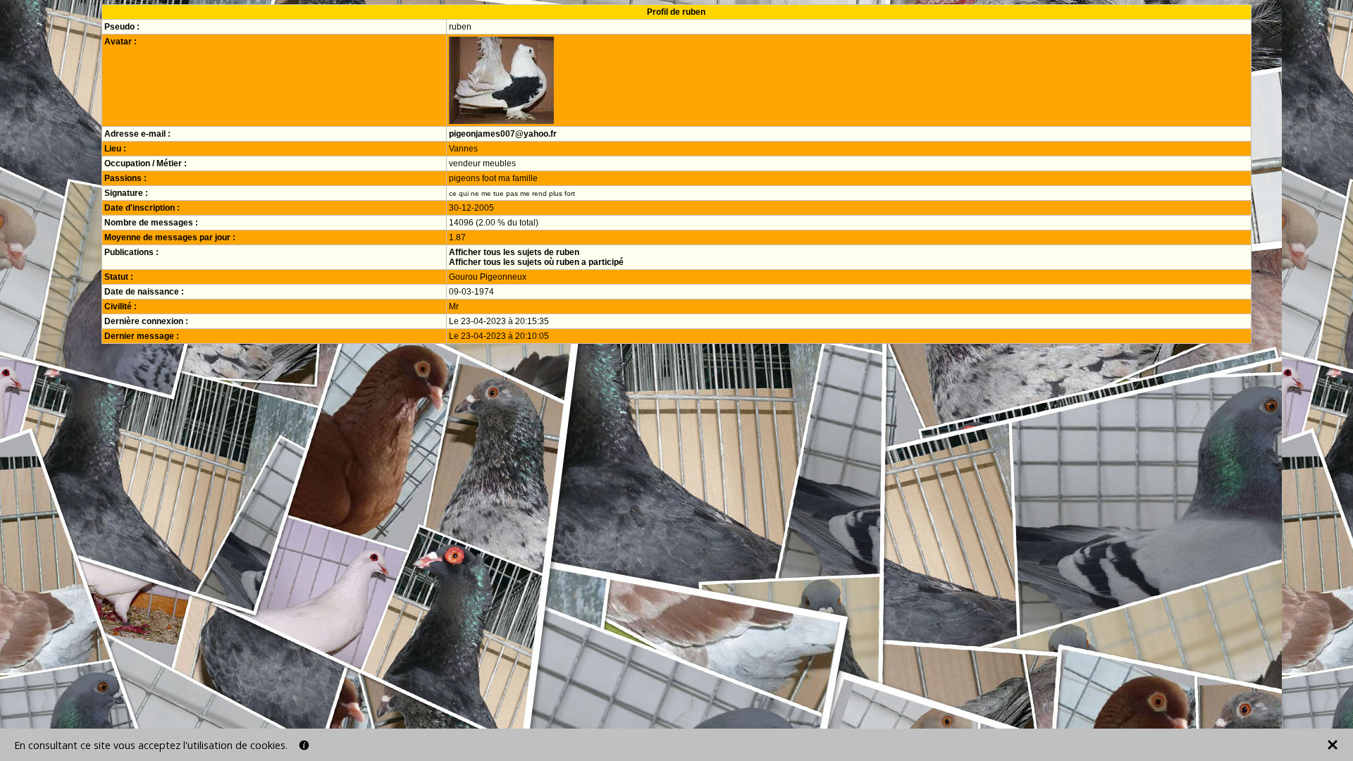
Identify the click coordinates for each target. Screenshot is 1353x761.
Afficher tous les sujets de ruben (514, 252)
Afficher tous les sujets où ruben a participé (536, 262)
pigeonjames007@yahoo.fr (503, 134)
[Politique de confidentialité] (304, 745)
